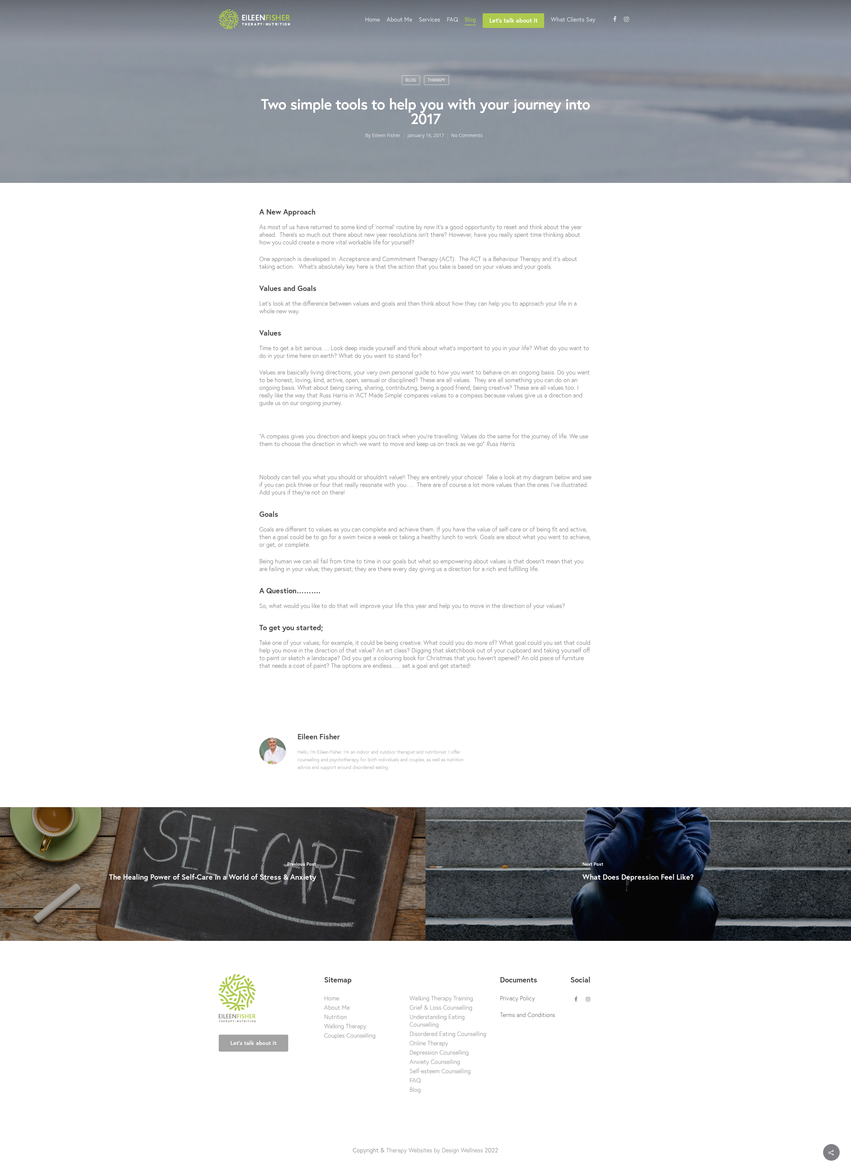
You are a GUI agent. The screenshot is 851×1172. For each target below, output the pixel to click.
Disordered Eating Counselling (448, 1034)
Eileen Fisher (386, 135)
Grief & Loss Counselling (441, 1007)
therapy (436, 80)
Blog (470, 19)
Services (429, 19)
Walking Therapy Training (441, 998)
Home (372, 19)
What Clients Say (573, 19)
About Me (399, 19)
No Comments (467, 135)
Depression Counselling (439, 1052)
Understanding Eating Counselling (437, 1020)
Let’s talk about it (513, 20)
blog (411, 80)
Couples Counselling (350, 1035)
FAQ (452, 19)
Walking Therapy (345, 1026)
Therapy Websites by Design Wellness (434, 1150)
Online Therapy (429, 1043)
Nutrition (335, 1017)
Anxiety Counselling (435, 1062)
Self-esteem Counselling (440, 1071)
